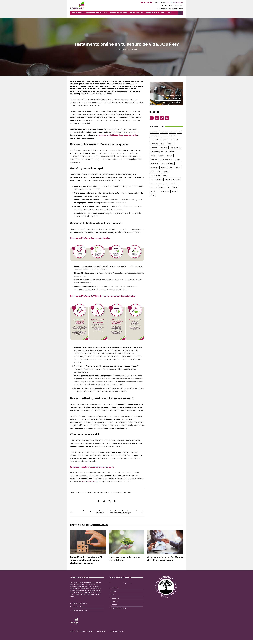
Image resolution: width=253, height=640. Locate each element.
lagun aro (154, 160)
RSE (152, 171)
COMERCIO (114, 601)
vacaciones (165, 191)
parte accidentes (167, 163)
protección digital (167, 167)
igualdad (161, 156)
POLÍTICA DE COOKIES (117, 631)
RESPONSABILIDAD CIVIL (118, 608)
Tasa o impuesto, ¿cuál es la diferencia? (93, 512)
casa (170, 140)
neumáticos (155, 163)
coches (170, 144)
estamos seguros (157, 152)
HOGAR (113, 591)
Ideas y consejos (136, 13)
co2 (176, 140)
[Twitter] (145, 2)
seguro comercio (156, 179)
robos (178, 167)
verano (174, 191)
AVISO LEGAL (101, 631)
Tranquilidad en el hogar (96, 13)
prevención (154, 167)
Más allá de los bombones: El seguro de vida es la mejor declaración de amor (86, 560)
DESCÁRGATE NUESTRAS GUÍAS (168, 102)
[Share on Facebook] (98, 501)
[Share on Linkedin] (115, 501)
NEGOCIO (114, 605)
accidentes (79, 492)
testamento (126, 492)
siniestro (162, 187)
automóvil (154, 140)
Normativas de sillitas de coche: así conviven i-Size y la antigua (123, 512)
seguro (165, 175)
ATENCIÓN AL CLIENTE (78, 606)
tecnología (154, 191)
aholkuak (164, 132)
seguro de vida (116, 492)
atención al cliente (169, 136)
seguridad (166, 171)
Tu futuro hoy (77, 13)
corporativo (163, 148)
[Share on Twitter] (104, 501)
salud (158, 171)
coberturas (88, 492)
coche (163, 144)
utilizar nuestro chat (90, 481)
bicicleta (163, 140)
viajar (152, 195)
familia (106, 492)
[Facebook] (142, 2)
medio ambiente (166, 160)
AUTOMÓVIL (115, 588)
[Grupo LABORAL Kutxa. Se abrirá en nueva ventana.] (74, 621)
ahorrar (172, 132)
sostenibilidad (172, 187)
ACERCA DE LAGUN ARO (79, 603)
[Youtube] (151, 2)
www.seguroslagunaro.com (175, 2)
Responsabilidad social (155, 13)
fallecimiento (98, 492)
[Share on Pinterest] (110, 501)
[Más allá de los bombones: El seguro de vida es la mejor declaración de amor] (88, 542)
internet (169, 156)
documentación (175, 148)
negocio (177, 160)
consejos (154, 148)
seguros (153, 187)
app (179, 132)
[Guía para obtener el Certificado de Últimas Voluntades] (165, 542)
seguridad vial (155, 175)
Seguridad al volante (118, 13)
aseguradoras (155, 136)
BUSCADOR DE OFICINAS (79, 610)
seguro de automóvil (172, 179)
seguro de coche (156, 183)
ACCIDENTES (115, 598)
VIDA (112, 594)
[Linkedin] (148, 2)
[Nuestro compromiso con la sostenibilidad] (126, 542)
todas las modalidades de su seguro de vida (118, 135)
